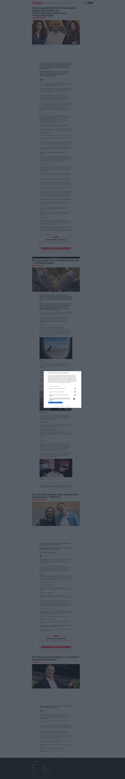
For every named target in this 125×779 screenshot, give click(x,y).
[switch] (74, 388)
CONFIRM (55, 402)
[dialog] (62, 389)
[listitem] (62, 386)
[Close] (79, 373)
